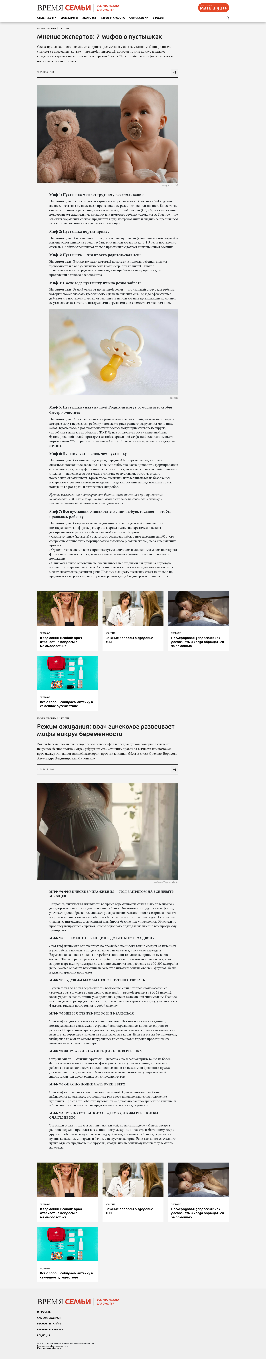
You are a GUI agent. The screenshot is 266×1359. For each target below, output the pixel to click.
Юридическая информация (49, 1348)
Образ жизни (138, 17)
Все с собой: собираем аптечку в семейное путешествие (66, 703)
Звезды (158, 17)
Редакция (43, 1335)
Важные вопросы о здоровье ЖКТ (129, 639)
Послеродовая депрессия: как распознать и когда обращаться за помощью (197, 641)
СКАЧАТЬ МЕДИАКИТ (49, 1317)
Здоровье (89, 17)
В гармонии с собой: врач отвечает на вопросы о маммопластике (61, 641)
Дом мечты (69, 17)
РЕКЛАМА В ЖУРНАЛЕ (50, 1329)
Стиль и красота (113, 17)
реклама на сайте (49, 1323)
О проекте (44, 1312)
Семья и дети (46, 17)
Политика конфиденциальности (52, 1346)
